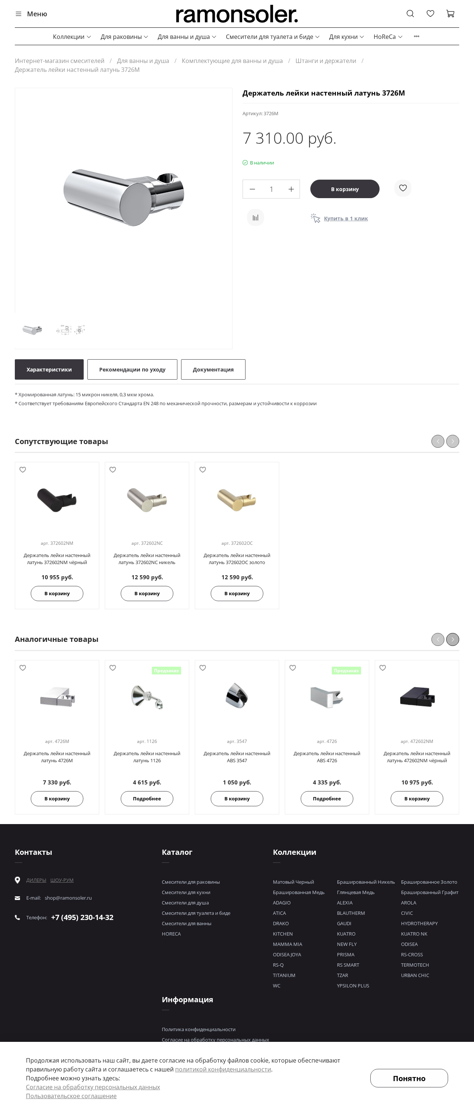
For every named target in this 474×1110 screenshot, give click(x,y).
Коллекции (68, 37)
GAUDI (344, 923)
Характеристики (49, 369)
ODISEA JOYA (287, 954)
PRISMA (345, 954)
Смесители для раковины (191, 882)
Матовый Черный (293, 882)
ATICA (279, 913)
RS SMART (348, 964)
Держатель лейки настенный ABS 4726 (327, 757)
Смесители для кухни (186, 892)
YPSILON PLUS (353, 985)
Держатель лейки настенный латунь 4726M (57, 757)
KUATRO (346, 933)
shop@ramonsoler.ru (68, 898)
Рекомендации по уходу (132, 369)
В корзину (57, 593)
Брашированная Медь (299, 892)
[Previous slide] (27, 198)
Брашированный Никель (366, 882)
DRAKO (281, 923)
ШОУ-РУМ (62, 880)
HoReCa (385, 37)
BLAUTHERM (351, 913)
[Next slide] (220, 198)
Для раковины (121, 37)
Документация (213, 369)
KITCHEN (283, 933)
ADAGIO (282, 902)
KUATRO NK (414, 933)
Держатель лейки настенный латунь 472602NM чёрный (417, 757)
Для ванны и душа (184, 37)
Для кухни (343, 37)
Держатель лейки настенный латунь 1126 (147, 757)
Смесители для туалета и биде (269, 37)
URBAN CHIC (415, 975)
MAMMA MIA (287, 944)
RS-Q (278, 964)
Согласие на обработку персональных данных (215, 1039)
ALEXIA (345, 902)
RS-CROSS (412, 954)
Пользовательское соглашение (71, 1096)
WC (276, 985)
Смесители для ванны (186, 923)
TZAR (342, 975)
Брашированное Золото (429, 882)
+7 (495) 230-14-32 (82, 917)
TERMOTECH (415, 964)
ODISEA (409, 944)
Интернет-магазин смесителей (59, 61)
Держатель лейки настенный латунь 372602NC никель (147, 559)
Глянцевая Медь (356, 892)
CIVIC (407, 913)
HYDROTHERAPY (419, 923)
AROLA (408, 902)
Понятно (409, 1078)
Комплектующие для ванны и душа (232, 61)
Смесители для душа (185, 902)
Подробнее (147, 798)
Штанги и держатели (326, 61)
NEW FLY (347, 944)
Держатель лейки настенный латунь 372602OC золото (237, 559)
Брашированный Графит (429, 892)
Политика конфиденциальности (199, 1029)
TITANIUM (284, 975)
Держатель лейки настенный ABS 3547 (237, 757)
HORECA (171, 933)
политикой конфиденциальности (223, 1069)
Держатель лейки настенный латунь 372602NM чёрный (57, 559)
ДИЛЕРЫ (36, 880)
